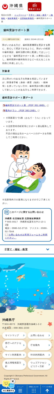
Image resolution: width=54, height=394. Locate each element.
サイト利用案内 (13, 355)
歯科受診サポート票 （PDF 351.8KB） (25, 105)
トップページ (20, 15)
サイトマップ (12, 335)
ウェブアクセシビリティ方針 (38, 364)
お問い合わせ (37, 335)
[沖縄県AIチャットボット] (8, 386)
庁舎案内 (35, 345)
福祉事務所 (13, 18)
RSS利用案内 (37, 355)
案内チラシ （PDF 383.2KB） (21, 110)
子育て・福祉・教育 (37, 15)
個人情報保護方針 (13, 364)
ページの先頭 (47, 387)
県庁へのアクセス (13, 345)
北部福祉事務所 (27, 18)
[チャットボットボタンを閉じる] (12, 381)
